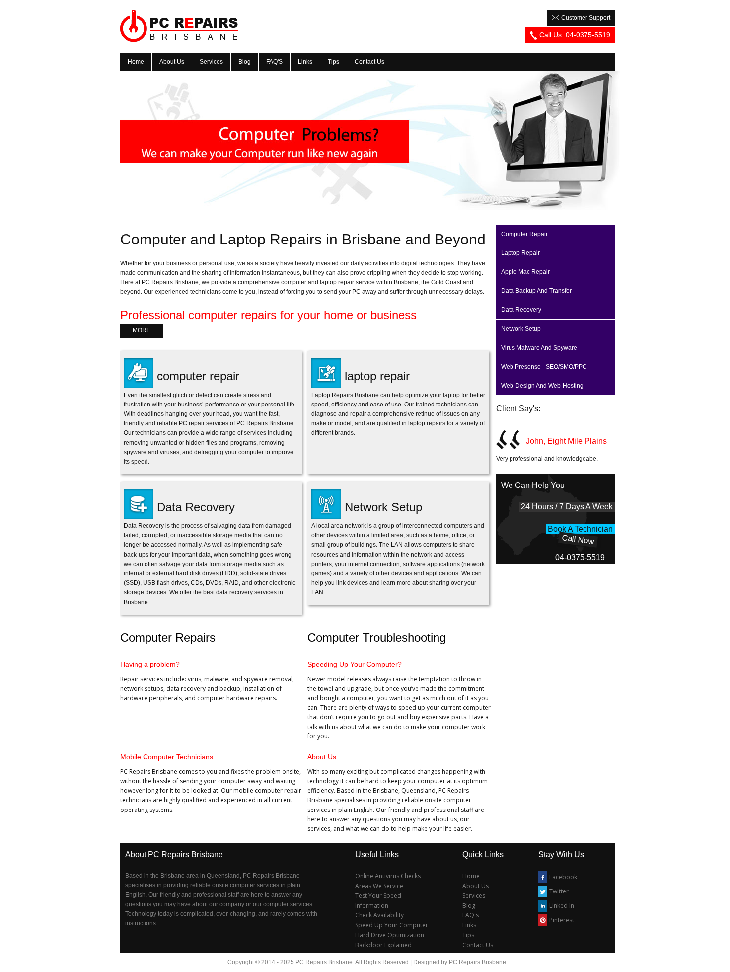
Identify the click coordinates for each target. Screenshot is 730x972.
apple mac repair (525, 271)
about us (171, 61)
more (141, 330)
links (305, 61)
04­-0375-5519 (580, 557)
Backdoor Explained (383, 945)
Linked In (561, 905)
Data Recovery (196, 507)
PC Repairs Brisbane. (478, 962)
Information (371, 905)
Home (471, 876)
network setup (521, 328)
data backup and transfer (536, 290)
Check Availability (379, 915)
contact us (369, 61)
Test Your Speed (378, 895)
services (211, 61)
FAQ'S (274, 61)
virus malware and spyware (539, 347)
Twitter (559, 891)
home (136, 61)
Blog (244, 61)
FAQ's (470, 915)
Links (469, 925)
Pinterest (561, 920)
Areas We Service (379, 886)
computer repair (198, 376)
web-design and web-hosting (542, 385)
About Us (475, 886)
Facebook (563, 877)
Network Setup (383, 507)
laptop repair (377, 376)
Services (473, 895)
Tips (468, 935)
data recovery (521, 309)
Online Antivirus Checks (388, 876)
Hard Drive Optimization (389, 935)
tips (333, 61)
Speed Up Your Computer (391, 925)
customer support (585, 17)
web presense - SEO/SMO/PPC (544, 366)
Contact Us (477, 945)
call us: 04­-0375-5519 (573, 35)
